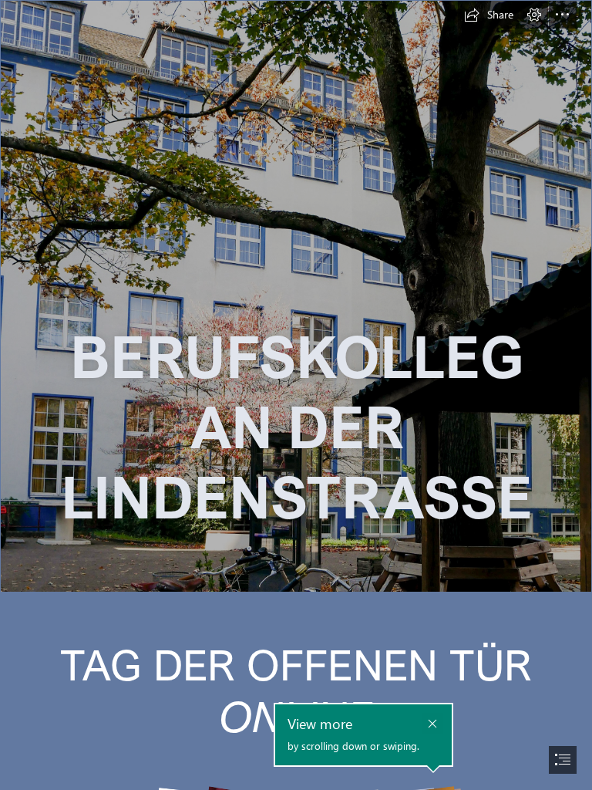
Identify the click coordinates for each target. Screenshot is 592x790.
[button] (489, 15)
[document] (296, 395)
